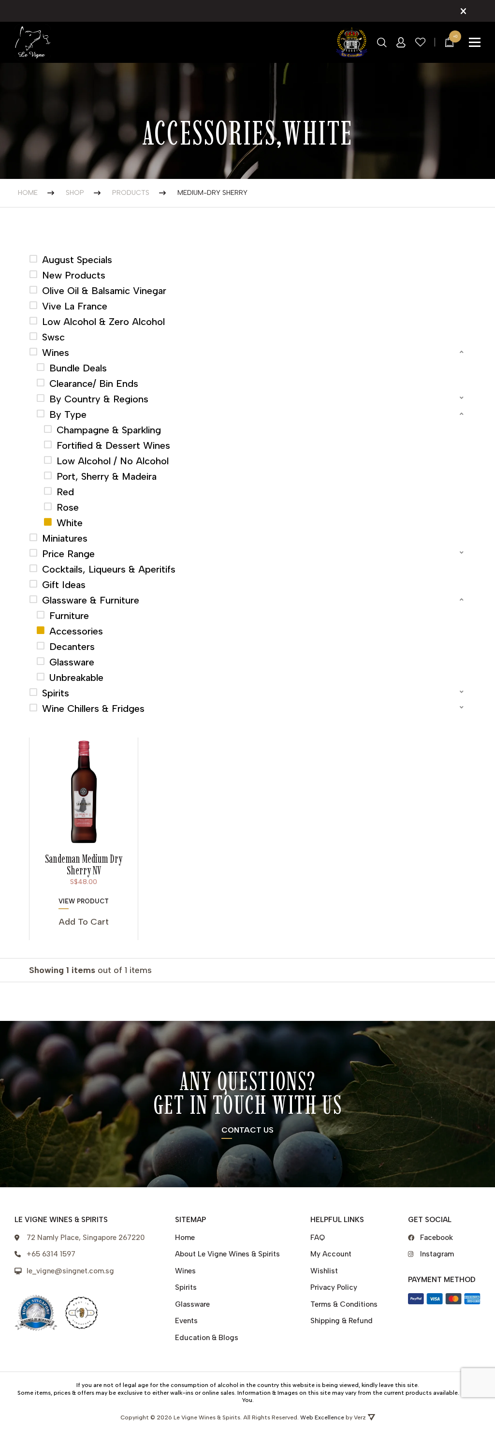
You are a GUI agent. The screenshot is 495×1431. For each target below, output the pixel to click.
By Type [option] (68, 414)
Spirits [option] (55, 693)
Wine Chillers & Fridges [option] (93, 708)
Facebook (436, 1237)
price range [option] (68, 554)
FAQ (317, 1237)
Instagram (437, 1254)
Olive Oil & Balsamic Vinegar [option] (104, 290)
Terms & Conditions (344, 1304)
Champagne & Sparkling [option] (109, 430)
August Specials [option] (77, 260)
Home (185, 1237)
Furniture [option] (69, 615)
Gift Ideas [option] (64, 584)
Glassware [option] (71, 662)
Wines (185, 1271)
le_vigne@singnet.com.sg (70, 1271)
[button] (247, 352)
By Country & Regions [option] (98, 399)
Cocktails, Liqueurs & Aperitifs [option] (108, 569)
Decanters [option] (72, 646)
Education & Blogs (206, 1337)
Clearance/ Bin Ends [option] (93, 383)
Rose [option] (68, 507)
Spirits (186, 1287)
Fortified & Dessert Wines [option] (113, 445)
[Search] (382, 42)
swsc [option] (53, 337)
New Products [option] (73, 275)
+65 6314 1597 (51, 1254)
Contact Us (247, 1130)
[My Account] (401, 42)
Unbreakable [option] (76, 677)
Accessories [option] (76, 631)
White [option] (70, 523)
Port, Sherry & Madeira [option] (107, 476)
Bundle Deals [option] (78, 368)
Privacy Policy (333, 1287)
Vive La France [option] (74, 306)
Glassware (192, 1304)
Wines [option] (55, 352)
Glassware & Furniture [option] (90, 600)
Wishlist (324, 1271)
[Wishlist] (420, 42)
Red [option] (65, 492)
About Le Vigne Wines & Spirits (227, 1254)
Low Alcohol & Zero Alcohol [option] (103, 321)
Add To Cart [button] (84, 921)
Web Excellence (322, 1417)
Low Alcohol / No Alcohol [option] (113, 461)
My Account (330, 1254)
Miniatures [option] (64, 538)
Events (186, 1320)
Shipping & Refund (341, 1320)
